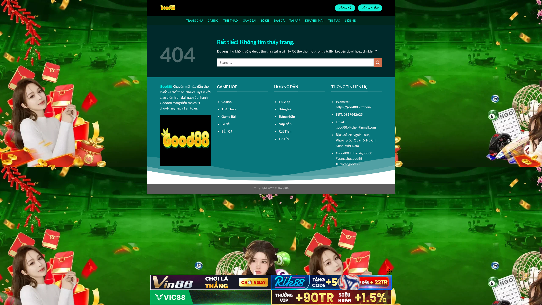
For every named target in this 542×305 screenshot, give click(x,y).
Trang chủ (194, 20)
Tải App (294, 20)
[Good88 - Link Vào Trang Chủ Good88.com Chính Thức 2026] (181, 8)
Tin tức (284, 139)
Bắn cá (279, 20)
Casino (213, 20)
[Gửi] (378, 62)
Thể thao (230, 20)
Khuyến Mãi (314, 20)
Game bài (249, 20)
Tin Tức (334, 20)
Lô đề (265, 20)
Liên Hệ (350, 20)
